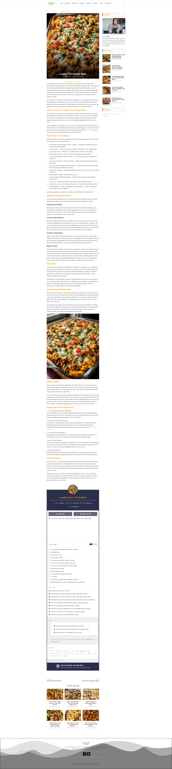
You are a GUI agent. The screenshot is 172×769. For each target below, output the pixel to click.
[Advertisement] (73, 530)
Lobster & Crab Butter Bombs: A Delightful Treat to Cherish (118, 89)
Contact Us (95, 3)
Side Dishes (81, 3)
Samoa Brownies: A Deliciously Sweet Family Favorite (118, 99)
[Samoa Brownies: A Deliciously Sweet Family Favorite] (106, 101)
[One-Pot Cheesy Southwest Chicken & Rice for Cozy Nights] (106, 69)
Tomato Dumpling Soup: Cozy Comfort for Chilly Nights (118, 78)
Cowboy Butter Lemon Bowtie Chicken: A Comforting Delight (55, 724)
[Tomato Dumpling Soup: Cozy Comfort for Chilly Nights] (106, 80)
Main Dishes (74, 3)
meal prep (89, 130)
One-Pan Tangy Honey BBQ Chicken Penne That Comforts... (90, 724)
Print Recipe (78, 81)
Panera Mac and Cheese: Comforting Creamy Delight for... (73, 724)
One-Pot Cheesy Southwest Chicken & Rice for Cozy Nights (117, 67)
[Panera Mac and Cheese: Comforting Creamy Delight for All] (73, 715)
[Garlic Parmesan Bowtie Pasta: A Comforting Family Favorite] (73, 694)
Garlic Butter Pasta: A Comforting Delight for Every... (90, 703)
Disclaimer (91, 757)
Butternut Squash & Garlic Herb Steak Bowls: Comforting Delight (118, 56)
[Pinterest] (88, 754)
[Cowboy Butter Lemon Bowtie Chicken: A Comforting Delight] (55, 715)
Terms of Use (83, 757)
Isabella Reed (67, 76)
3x (96, 544)
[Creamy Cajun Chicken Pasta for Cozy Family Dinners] (55, 694)
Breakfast (67, 3)
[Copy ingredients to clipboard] (56, 544)
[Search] (124, 3)
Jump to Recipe (69, 81)
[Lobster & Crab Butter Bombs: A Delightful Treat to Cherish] (106, 91)
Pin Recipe (61, 514)
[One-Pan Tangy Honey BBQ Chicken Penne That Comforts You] (91, 715)
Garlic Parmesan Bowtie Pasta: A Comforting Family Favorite (73, 703)
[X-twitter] (84, 754)
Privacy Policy (108, 3)
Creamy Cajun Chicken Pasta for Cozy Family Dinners (55, 703)
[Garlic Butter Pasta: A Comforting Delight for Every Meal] (91, 694)
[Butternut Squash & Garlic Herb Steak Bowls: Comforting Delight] (106, 58)
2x (93, 544)
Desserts (88, 3)
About (101, 3)
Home (61, 3)
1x (90, 544)
